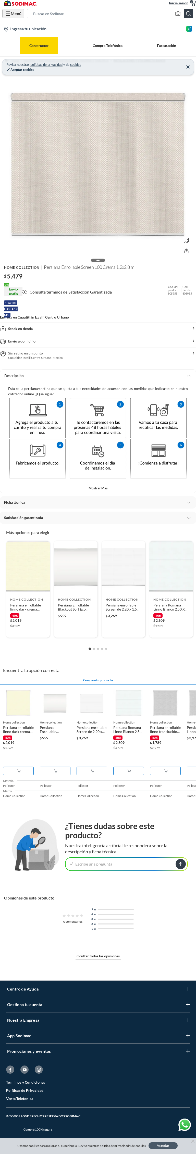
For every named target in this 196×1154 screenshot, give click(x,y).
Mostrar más (98, 488)
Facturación (166, 45)
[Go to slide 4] (102, 649)
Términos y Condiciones (25, 1082)
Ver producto (28, 630)
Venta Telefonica (19, 1098)
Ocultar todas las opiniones (98, 956)
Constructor (39, 45)
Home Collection (22, 267)
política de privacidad (114, 1146)
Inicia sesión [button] (178, 3)
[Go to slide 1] (90, 649)
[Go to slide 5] (106, 649)
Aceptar (163, 1145)
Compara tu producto (98, 680)
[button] (111, 13)
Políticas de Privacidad (25, 1090)
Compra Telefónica (107, 45)
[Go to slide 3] (98, 649)
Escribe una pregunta (93, 863)
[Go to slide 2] (94, 649)
